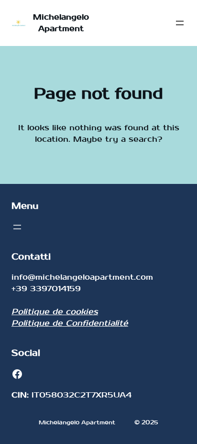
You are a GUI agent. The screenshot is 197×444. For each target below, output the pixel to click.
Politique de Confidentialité (69, 323)
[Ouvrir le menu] (180, 23)
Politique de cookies (54, 312)
